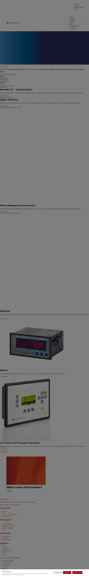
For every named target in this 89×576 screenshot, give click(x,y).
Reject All (67, 572)
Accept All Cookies (77, 572)
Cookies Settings (58, 572)
